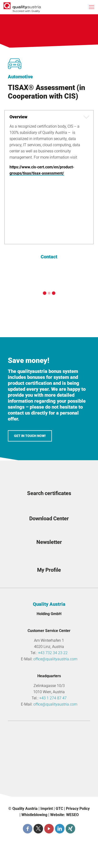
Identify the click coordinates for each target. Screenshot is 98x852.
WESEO (72, 814)
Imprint (46, 808)
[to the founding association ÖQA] (49, 752)
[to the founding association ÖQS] (49, 768)
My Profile (49, 570)
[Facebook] (27, 828)
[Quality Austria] (22, 7)
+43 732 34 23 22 (53, 653)
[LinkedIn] (59, 828)
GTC (59, 808)
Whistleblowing (34, 814)
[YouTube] (49, 828)
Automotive (20, 77)
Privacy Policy (78, 808)
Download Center (49, 518)
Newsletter (49, 542)
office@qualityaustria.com (55, 659)
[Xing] (70, 828)
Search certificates (49, 493)
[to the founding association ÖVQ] (49, 785)
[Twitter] (38, 828)
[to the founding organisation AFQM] (49, 735)
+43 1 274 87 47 (53, 698)
